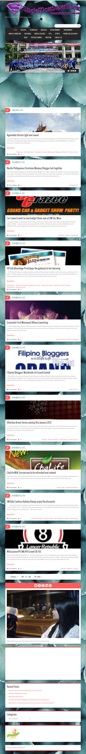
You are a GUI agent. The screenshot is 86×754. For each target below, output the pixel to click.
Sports (57, 33)
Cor (21, 154)
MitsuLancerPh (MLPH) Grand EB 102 (24, 551)
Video (25, 37)
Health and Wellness (72, 487)
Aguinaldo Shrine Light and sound (23, 135)
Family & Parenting (14, 33)
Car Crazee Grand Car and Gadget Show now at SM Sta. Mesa (34, 218)
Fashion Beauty (49, 518)
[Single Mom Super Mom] (43, 9)
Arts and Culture (29, 152)
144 (22, 576)
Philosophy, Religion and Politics (57, 152)
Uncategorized (74, 185)
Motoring (28, 33)
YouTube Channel (36, 37)
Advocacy (44, 30)
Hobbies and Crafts (41, 152)
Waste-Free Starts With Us (15, 696)
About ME (48, 37)
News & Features (40, 33)
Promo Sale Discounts (70, 33)
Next (77, 58)
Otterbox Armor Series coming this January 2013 (29, 422)
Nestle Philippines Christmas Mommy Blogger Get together (34, 168)
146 (29, 576)
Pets (50, 33)
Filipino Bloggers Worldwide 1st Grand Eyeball (28, 372)
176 (35, 576)
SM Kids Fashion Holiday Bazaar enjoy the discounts (31, 501)
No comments (13, 154)
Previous (8, 58)
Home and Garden (47, 285)
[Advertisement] (43, 663)
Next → (40, 576)
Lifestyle (23, 30)
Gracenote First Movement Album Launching (27, 322)
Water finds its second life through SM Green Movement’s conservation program (31, 703)
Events (70, 339)
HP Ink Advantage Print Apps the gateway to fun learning (33, 268)
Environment (68, 30)
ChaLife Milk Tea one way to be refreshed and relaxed (31, 473)
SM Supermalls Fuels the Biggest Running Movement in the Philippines (28, 700)
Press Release (74, 389)
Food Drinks (61, 487)
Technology (33, 30)
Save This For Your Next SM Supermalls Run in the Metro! (24, 690)
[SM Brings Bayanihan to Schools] (43, 58)
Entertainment (55, 30)
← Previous (12, 576)
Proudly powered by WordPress (16, 747)
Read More (10, 148)
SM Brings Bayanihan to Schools (17, 693)
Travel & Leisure (73, 152)
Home (15, 30)
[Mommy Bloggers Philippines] (13, 733)
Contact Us (58, 37)
